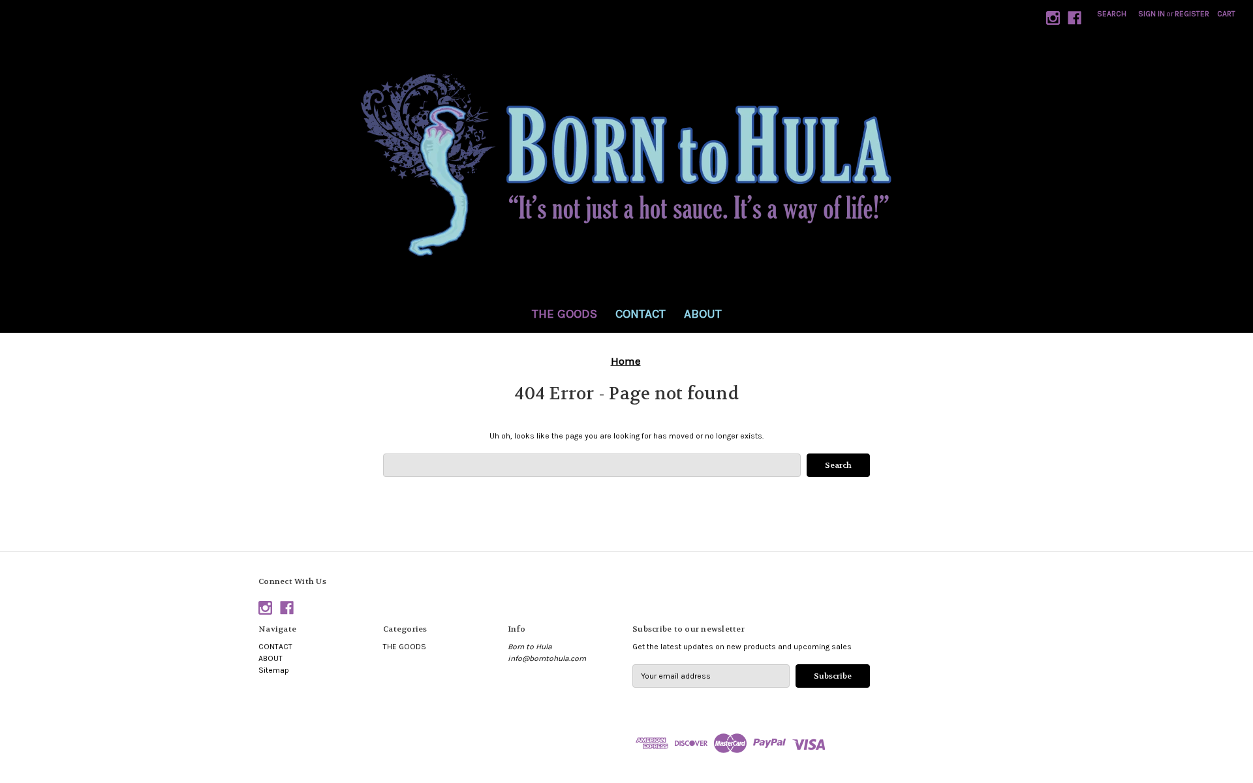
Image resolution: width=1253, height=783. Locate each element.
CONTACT (640, 314)
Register (1192, 13)
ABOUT (703, 314)
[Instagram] (1053, 18)
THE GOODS (564, 314)
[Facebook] (1074, 18)
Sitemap (273, 670)
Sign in (1151, 13)
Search (1111, 13)
